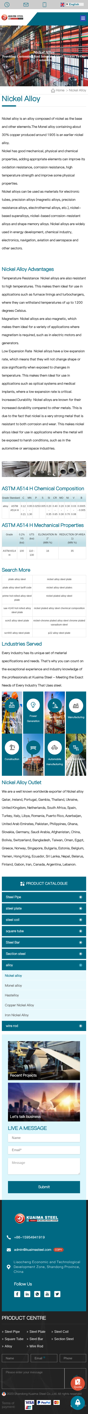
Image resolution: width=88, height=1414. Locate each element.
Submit (44, 1187)
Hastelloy (12, 995)
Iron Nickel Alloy (17, 1015)
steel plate (14, 908)
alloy (9, 965)
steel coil (12, 919)
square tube (15, 931)
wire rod (12, 1026)
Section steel (16, 953)
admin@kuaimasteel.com (32, 1249)
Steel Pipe (13, 897)
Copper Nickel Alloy (19, 1005)
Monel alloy (13, 985)
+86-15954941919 (29, 1237)
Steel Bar (13, 942)
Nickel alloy (77, 90)
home (61, 90)
